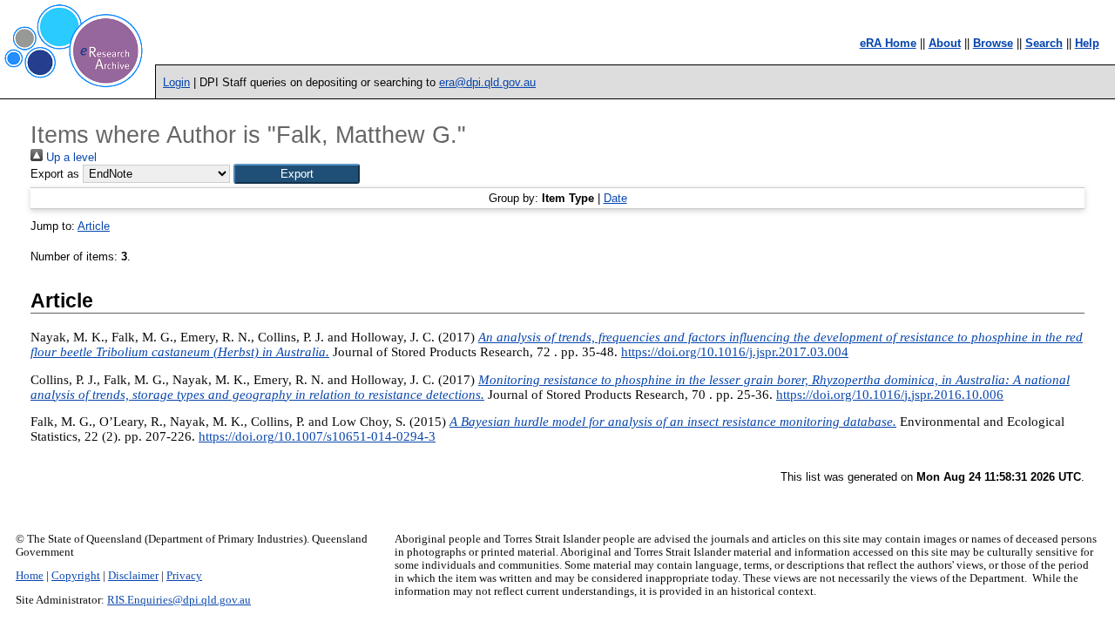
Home (30, 576)
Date (615, 198)
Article (94, 226)
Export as (54, 173)
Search (1044, 43)
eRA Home (888, 43)
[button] (296, 174)
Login (176, 82)
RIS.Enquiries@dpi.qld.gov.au (179, 600)
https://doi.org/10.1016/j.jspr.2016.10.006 (890, 395)
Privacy (184, 576)
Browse (993, 43)
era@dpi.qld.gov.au (487, 82)
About (945, 43)
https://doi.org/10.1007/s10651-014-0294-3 (317, 436)
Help (1087, 43)
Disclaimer (133, 576)
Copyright (75, 576)
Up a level (70, 157)
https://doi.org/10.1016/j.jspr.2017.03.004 (734, 352)
